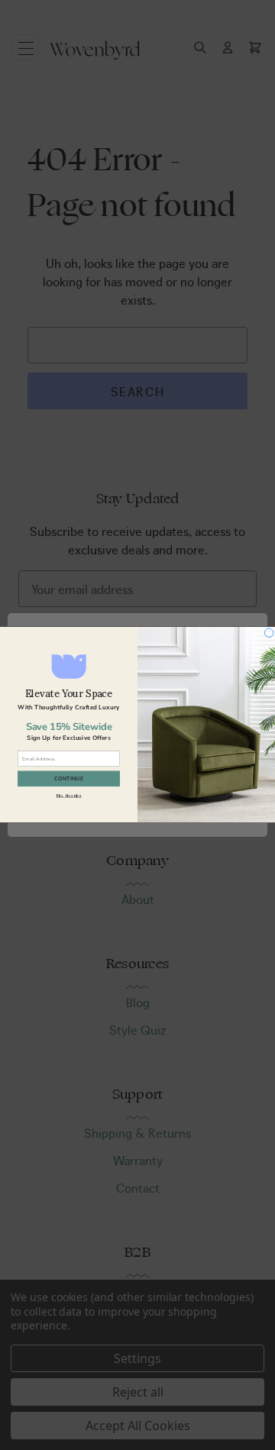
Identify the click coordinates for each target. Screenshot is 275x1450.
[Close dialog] (269, 633)
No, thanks (68, 795)
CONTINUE (68, 779)
